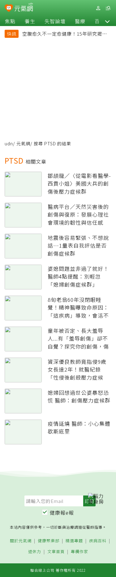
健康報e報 (62, 512)
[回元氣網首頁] (24, 8)
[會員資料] (98, 8)
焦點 (10, 21)
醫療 (80, 21)
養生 (30, 21)
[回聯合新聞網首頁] (9, 9)
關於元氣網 (21, 541)
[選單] (108, 8)
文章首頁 (56, 551)
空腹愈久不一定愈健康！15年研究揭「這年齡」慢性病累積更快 (62, 34)
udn (9, 143)
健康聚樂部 (48, 541)
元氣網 (23, 143)
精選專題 (74, 541)
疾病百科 (97, 541)
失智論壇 (55, 21)
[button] (107, 21)
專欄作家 (79, 551)
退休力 (34, 551)
